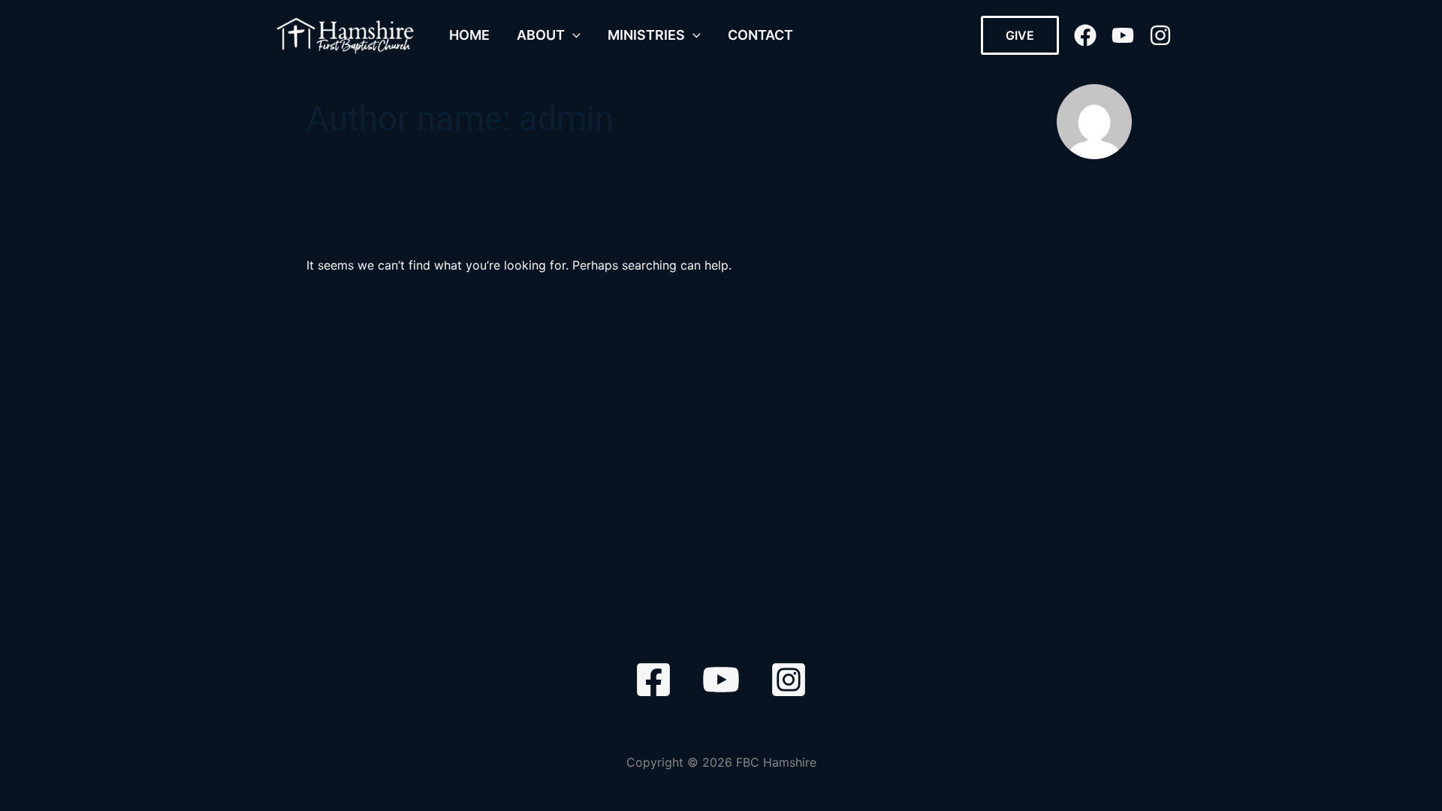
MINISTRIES (646, 35)
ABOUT (541, 35)
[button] (573, 35)
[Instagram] (1160, 35)
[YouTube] (1123, 35)
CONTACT (760, 35)
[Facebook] (1085, 35)
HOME (469, 35)
